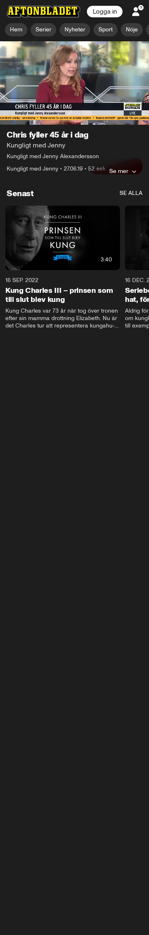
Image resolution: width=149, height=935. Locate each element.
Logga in (105, 11)
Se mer (118, 171)
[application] (74, 83)
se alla (131, 193)
